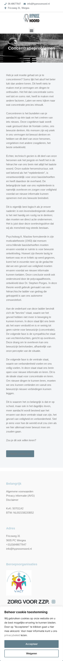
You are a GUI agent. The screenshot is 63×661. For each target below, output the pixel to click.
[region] (31, 633)
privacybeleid (12, 635)
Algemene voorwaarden (19, 491)
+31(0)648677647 (16, 544)
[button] (31, 30)
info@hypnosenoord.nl (19, 548)
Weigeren (31, 653)
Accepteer (32, 643)
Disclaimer (12, 500)
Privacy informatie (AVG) (20, 495)
